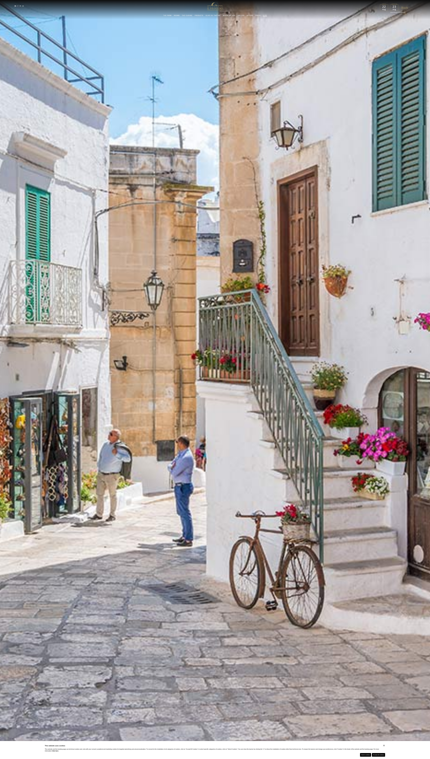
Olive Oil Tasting (213, 15)
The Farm (167, 15)
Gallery (241, 15)
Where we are (229, 15)
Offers (250, 15)
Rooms (177, 15)
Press (258, 15)
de (23, 6)
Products (199, 15)
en (15, 6)
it (17, 6)
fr (20, 6)
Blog (265, 15)
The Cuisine (187, 15)
